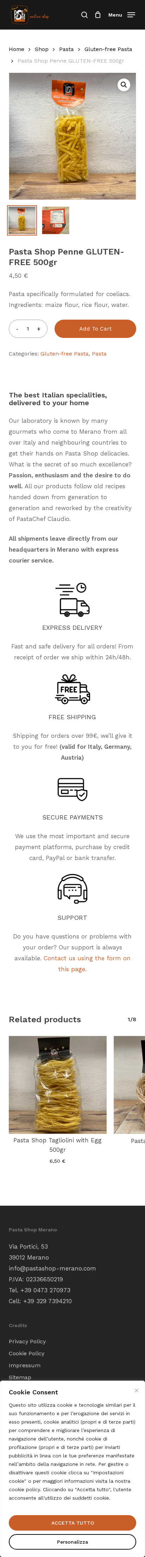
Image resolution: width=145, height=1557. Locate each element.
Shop (42, 49)
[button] (121, 14)
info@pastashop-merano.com (52, 1268)
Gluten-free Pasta (108, 49)
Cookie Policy (26, 1353)
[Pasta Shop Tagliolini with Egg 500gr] (58, 1085)
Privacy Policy (27, 1341)
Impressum (24, 1365)
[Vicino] (136, 1390)
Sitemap (20, 1377)
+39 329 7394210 (47, 1301)
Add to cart (95, 328)
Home (16, 49)
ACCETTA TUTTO (72, 1523)
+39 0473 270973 (45, 1290)
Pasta (66, 49)
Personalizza (72, 1542)
